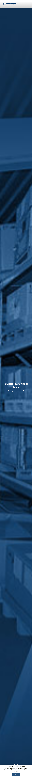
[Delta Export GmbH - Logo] (9, 4)
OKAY (15, 774)
